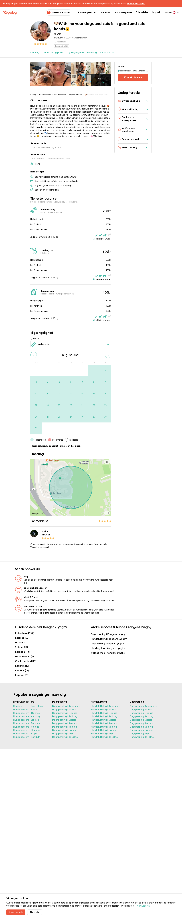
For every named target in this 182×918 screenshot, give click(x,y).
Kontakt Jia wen (133, 77)
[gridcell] (94, 370)
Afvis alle (35, 912)
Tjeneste (34, 338)
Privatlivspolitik (142, 905)
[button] (133, 101)
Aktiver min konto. (136, 3)
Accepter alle (16, 912)
